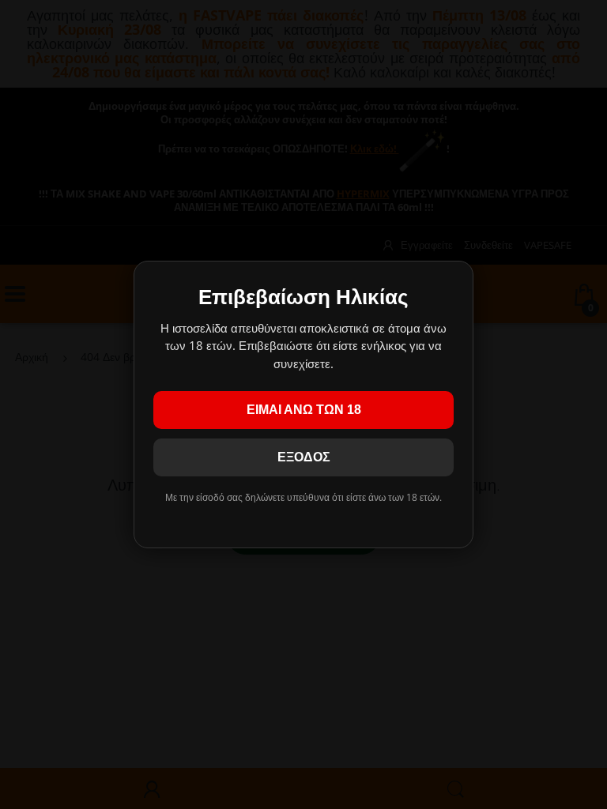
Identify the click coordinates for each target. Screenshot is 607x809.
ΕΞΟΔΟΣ (303, 457)
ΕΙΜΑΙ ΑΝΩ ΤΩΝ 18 (304, 409)
